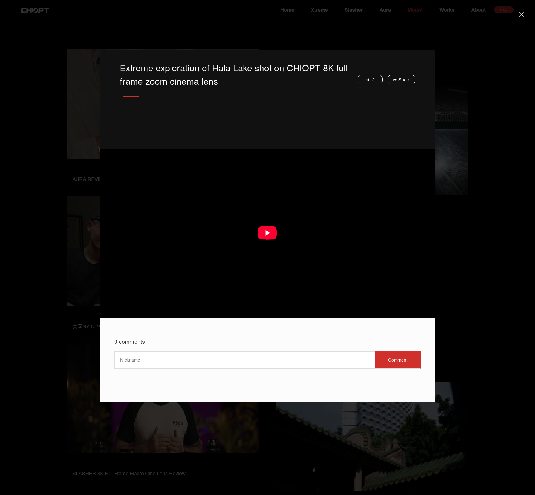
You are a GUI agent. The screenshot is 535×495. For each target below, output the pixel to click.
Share (404, 79)
